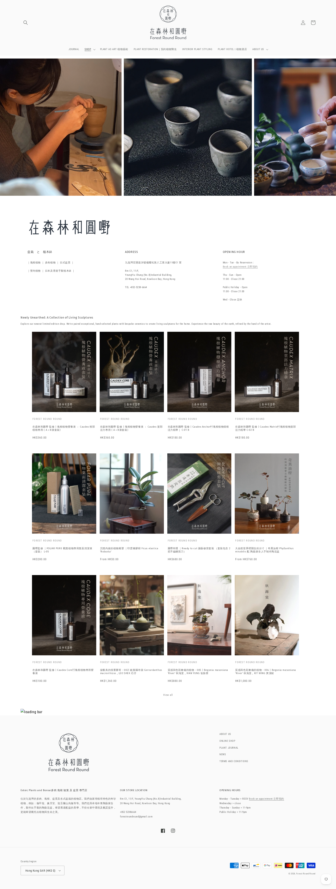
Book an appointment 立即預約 (240, 266)
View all (168, 695)
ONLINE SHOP (227, 740)
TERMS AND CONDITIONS (233, 761)
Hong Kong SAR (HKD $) (40, 870)
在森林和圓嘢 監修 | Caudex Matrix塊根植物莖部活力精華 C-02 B (265, 428)
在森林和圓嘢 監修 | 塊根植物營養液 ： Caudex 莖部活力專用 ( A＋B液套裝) (131, 428)
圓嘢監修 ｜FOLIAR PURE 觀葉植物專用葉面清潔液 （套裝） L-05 (62, 550)
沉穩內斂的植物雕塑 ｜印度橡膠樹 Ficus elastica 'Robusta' (129, 550)
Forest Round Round (305, 874)
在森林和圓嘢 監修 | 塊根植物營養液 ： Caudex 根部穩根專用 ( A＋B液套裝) (63, 428)
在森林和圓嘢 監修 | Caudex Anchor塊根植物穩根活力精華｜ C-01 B (198, 428)
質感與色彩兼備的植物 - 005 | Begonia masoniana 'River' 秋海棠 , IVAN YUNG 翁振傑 (198, 672)
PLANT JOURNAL (228, 747)
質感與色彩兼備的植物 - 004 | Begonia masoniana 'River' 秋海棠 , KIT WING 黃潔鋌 (265, 672)
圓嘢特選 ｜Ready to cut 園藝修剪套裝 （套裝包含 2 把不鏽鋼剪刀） (199, 550)
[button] (26, 23)
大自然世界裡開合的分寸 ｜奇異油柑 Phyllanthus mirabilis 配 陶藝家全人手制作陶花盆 (264, 550)
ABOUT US (225, 734)
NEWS (222, 754)
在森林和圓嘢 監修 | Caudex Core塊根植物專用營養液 (63, 672)
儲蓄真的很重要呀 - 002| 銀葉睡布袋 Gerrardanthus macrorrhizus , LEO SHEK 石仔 (131, 672)
